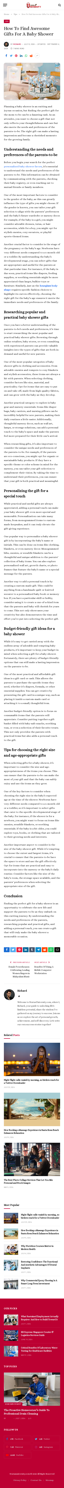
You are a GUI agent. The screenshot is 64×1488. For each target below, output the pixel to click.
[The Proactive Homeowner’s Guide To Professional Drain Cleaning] (32, 1389)
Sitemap (50, 1480)
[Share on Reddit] (31, 55)
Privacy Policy (20, 1480)
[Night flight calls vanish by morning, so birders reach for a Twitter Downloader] (32, 1059)
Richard (17, 44)
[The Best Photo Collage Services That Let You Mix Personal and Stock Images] (32, 1159)
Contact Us (36, 1480)
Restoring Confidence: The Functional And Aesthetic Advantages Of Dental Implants (39, 1264)
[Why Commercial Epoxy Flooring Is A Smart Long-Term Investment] (11, 1284)
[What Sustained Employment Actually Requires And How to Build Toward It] (11, 1320)
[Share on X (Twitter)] (11, 55)
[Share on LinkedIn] (21, 55)
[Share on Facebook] (6, 55)
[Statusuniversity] (33, 5)
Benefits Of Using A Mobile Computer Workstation (43, 970)
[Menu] (5, 5)
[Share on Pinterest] (16, 55)
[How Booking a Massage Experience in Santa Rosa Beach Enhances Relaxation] (32, 1109)
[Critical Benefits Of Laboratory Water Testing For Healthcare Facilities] (11, 1351)
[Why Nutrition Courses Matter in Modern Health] (11, 1249)
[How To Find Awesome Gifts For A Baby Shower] (32, 81)
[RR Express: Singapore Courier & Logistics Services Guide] (11, 1335)
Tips (6, 21)
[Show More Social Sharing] (37, 55)
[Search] (59, 5)
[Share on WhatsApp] (26, 55)
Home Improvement (13, 1404)
